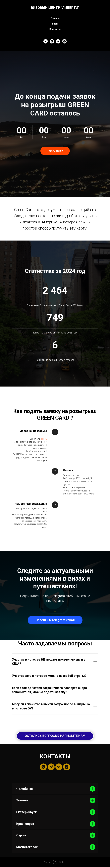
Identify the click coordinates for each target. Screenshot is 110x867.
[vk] (45, 41)
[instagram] (52, 41)
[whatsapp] (64, 41)
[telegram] (58, 41)
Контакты (55, 29)
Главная (55, 18)
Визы (55, 23)
